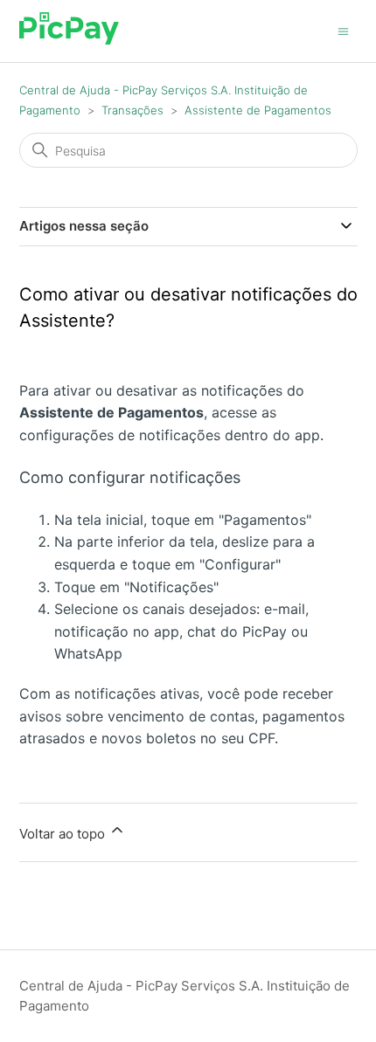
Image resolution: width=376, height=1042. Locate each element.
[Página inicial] (69, 39)
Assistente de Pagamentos (258, 110)
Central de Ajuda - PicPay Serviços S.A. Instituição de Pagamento (184, 995)
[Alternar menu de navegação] (343, 30)
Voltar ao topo (63, 833)
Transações (132, 110)
